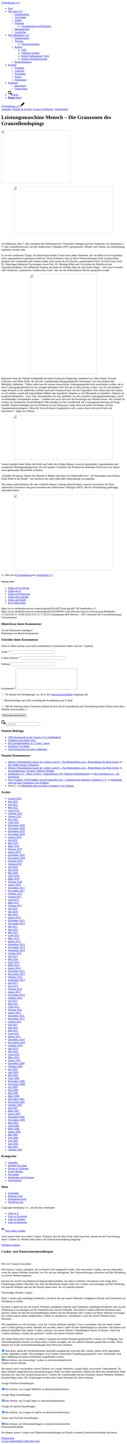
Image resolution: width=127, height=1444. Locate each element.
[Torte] (36, 182)
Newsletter (13, 1174)
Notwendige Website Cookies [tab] (16, 1292)
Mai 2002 (13, 1146)
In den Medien (15, 1171)
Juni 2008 (13, 1090)
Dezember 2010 (16, 1039)
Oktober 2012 (15, 997)
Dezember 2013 (16, 971)
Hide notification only (28, 1441)
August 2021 (14, 816)
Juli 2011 (12, 1024)
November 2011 (16, 1018)
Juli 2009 (13, 1069)
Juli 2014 (13, 956)
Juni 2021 (13, 819)
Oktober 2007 (15, 1105)
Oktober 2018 (15, 861)
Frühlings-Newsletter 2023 (22, 740)
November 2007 (16, 1102)
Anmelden (13, 1193)
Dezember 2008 (16, 1081)
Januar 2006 (14, 1131)
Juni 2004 (13, 1137)
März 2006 (13, 1128)
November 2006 (16, 1119)
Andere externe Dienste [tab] (13, 1363)
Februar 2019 (15, 849)
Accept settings (9, 1441)
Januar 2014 (14, 968)
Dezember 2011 (16, 1015)
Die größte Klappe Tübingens (23, 764)
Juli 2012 (13, 1000)
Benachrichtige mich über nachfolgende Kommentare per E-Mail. (39, 700)
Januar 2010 (14, 1060)
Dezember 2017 (16, 887)
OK (3, 1245)
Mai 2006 (13, 1122)
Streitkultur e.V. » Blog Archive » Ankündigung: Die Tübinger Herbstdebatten (49, 773)
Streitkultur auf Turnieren (21, 1177)
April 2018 (13, 875)
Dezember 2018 (16, 855)
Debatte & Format (22, 109)
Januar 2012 (14, 1012)
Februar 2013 (15, 989)
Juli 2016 (13, 908)
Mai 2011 (13, 1030)
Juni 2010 (13, 1048)
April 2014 (13, 962)
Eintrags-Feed (15, 1196)
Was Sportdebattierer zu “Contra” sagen (28, 743)
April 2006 (13, 1125)
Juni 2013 (13, 986)
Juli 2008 (13, 1087)
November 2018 (16, 858)
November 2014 (16, 947)
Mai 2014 (13, 959)
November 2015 (16, 923)
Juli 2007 (13, 1108)
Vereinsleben (61, 109)
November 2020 (16, 828)
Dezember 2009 (16, 1063)
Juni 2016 (13, 911)
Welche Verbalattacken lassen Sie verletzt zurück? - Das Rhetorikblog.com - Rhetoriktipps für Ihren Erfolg (63, 762)
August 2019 (14, 837)
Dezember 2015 (16, 920)
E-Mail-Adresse (10, 658)
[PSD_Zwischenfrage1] (63, 458)
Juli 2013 (13, 983)
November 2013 (16, 974)
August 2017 (14, 896)
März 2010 (13, 1057)
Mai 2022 (13, 807)
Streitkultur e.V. (45, 575)
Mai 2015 (13, 932)
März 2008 (13, 1096)
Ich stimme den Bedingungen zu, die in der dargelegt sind (46, 694)
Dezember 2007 (16, 1099)
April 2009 (13, 1078)
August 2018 (14, 864)
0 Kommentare (23, 575)
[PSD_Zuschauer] (63, 372)
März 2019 (13, 846)
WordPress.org (15, 1202)
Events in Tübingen (43, 109)
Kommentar (8, 688)
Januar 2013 (14, 991)
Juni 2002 (13, 1143)
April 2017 (13, 899)
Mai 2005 (13, 1134)
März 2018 (13, 878)
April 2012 (13, 1006)
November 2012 (16, 994)
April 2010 (13, 1054)
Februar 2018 (15, 881)
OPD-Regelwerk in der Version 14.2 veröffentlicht (34, 737)
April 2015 (13, 935)
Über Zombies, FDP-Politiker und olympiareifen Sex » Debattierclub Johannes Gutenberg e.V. (57, 779)
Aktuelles (6, 109)
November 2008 (16, 1084)
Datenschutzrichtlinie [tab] (12, 1426)
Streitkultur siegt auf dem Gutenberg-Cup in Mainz (47, 785)
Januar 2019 (14, 852)
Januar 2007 (14, 1114)
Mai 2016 (13, 914)
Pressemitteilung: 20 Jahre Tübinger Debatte (31, 770)
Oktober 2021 (15, 813)
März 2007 (13, 1111)
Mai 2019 (13, 843)
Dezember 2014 (16, 944)
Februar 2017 (15, 905)
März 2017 (13, 902)
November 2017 (16, 890)
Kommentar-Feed (17, 1199)
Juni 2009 (13, 1072)
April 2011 (13, 1033)
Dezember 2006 (16, 1116)
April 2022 (13, 810)
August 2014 (14, 953)
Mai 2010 (13, 1051)
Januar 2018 (14, 884)
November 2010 (16, 1042)
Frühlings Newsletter (19, 746)
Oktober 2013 (15, 977)
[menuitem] (67, 8)
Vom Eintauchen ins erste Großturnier (27, 749)
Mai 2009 (13, 1075)
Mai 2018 (13, 872)
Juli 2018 (13, 867)
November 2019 (16, 834)
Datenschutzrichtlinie (62, 694)
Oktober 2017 (15, 893)
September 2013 (16, 980)
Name (5, 651)
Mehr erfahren (12, 1245)
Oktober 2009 (15, 1066)
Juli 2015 (13, 926)
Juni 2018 (13, 869)
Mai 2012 (13, 1003)
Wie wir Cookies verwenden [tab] (16, 1263)
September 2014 (16, 950)
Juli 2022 (13, 804)
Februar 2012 (15, 1009)
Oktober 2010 (15, 1045)
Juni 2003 (13, 1140)
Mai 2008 (13, 1093)
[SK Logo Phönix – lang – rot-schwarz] (10, 2)
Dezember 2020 (16, 825)
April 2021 (13, 822)
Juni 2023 (13, 801)
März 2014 (13, 965)
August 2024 (14, 798)
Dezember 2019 (16, 831)
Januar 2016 (14, 917)
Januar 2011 (14, 1036)
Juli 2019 (13, 840)
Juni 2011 (13, 1027)
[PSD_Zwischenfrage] (63, 232)
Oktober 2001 (15, 1149)
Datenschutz (7, 1438)
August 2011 (14, 1021)
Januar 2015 (14, 941)
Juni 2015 (13, 929)
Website (5, 664)
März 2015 (13, 938)
